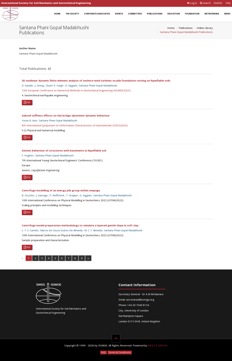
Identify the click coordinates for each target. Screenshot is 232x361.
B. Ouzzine (28, 195)
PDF (28, 102)
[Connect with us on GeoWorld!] (159, 4)
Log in (193, 3)
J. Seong (39, 85)
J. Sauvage (42, 195)
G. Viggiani (71, 85)
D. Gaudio (27, 85)
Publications (154, 13)
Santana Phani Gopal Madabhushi (98, 85)
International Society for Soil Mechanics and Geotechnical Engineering (46, 3)
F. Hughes (27, 155)
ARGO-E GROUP (157, 345)
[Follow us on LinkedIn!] (177, 4)
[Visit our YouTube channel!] (183, 4)
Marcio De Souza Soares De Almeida (61, 230)
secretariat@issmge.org (140, 299)
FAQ (228, 3)
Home (57, 13)
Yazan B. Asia (29, 120)
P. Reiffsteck (57, 195)
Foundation (192, 13)
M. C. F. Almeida (93, 230)
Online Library (205, 28)
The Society (72, 13)
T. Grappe (72, 195)
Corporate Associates (97, 13)
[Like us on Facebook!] (165, 4)
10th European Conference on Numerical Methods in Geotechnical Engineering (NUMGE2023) (76, 90)
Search (206, 3)
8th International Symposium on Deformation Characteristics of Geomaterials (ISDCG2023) (75, 125)
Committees (135, 13)
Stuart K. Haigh (54, 85)
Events (119, 13)
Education (173, 13)
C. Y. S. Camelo (30, 230)
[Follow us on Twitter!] (171, 4)
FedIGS (218, 3)
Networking (211, 13)
